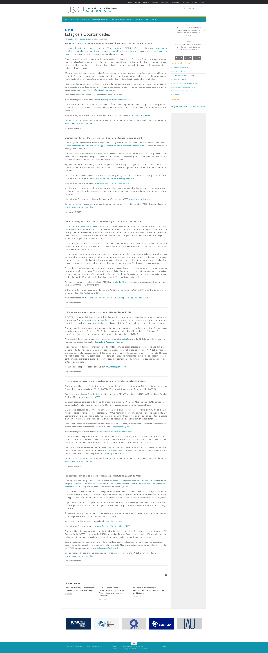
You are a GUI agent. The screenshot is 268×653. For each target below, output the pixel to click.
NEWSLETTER (146, 2)
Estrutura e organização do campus (185, 83)
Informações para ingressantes (184, 91)
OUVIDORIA (186, 2)
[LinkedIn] (195, 58)
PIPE (136, 156)
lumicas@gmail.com (105, 90)
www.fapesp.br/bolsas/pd (116, 453)
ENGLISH (202, 2)
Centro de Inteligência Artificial (82, 226)
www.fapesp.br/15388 (116, 367)
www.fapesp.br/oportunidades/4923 (113, 526)
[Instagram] (199, 58)
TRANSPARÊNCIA (175, 2)
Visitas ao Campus (179, 71)
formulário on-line (113, 521)
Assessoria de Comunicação (79, 39)
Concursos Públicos (179, 79)
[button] (134, 635)
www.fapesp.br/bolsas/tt (140, 115)
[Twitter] (181, 58)
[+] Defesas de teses (198, 106)
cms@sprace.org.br (120, 426)
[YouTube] (186, 58)
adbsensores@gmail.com (122, 178)
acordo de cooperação (97, 320)
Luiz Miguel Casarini (86, 90)
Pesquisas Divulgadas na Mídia (184, 75)
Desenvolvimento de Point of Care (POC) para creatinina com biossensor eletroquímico (105, 145)
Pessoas (176, 95)
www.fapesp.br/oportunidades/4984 (133, 297)
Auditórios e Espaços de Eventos (184, 87)
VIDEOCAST (155, 2)
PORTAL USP (129, 2)
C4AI (101, 226)
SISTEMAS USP (164, 2)
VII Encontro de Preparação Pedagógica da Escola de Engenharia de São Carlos (148, 590)
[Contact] (190, 58)
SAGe (126, 339)
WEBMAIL (137, 2)
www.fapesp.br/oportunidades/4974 (98, 297)
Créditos (163, 646)
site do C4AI (120, 282)
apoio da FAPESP (92, 397)
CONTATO (194, 2)
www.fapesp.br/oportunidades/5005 (113, 99)
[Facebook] (176, 58)
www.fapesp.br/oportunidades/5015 (113, 183)
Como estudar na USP (180, 68)
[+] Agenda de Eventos (179, 106)
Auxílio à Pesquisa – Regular (110, 342)
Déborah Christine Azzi (99, 178)
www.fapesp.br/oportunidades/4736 (115, 431)
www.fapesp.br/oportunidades (79, 123)
